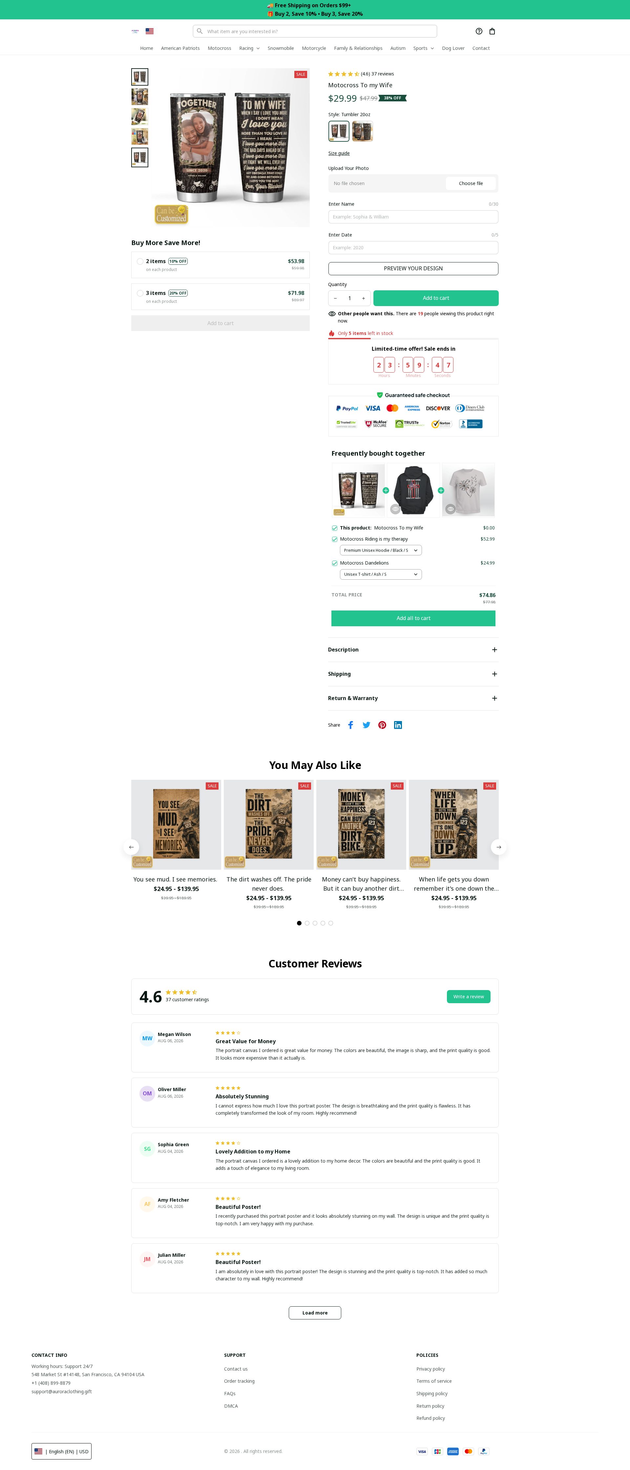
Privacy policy (430, 1369)
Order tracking (239, 1381)
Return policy (430, 1406)
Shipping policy (432, 1393)
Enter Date (340, 235)
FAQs (230, 1393)
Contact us (236, 1369)
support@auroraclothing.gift (62, 1391)
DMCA (231, 1406)
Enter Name (341, 204)
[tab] (299, 923)
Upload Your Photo (348, 168)
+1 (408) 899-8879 (51, 1383)
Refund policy (430, 1418)
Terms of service (434, 1381)
